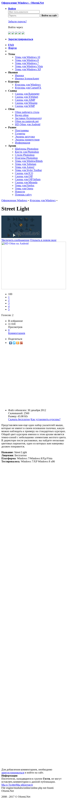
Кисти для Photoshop (27, 151)
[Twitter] (14, 343)
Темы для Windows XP (28, 69)
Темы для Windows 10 (27, 57)
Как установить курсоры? (45, 419)
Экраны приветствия (27, 139)
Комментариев (16, 332)
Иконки (19, 75)
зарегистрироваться (12, 772)
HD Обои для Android (27, 124)
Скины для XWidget (26, 96)
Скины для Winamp (26, 103)
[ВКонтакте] (10, 343)
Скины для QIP (24, 176)
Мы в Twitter (8, 784)
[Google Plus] (21, 343)
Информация (22, 142)
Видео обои (22, 115)
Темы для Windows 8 (27, 60)
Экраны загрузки (25, 136)
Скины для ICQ (24, 173)
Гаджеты (20, 133)
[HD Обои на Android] (33, 288)
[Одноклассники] (18, 343)
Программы (22, 130)
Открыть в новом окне (43, 240)
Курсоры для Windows (28, 84)
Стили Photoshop (24, 154)
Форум (12, 48)
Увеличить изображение (15, 240)
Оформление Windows (14, 200)
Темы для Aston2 (24, 167)
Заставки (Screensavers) (28, 118)
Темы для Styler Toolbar (28, 170)
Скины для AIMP (25, 99)
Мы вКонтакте (24, 784)
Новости (20, 191)
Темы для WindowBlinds (29, 161)
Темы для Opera (24, 188)
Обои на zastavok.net (27, 121)
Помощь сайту (23, 194)
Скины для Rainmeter (27, 93)
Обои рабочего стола (27, 112)
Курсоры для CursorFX (28, 87)
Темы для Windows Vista (29, 66)
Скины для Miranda (26, 182)
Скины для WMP (25, 106)
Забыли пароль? (17, 21)
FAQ (11, 44)
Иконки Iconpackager (27, 78)
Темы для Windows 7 (27, 63)
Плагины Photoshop (26, 157)
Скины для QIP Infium (27, 179)
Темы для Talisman (25, 164)
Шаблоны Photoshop (26, 148)
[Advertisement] (35, 376)
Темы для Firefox (24, 185)
